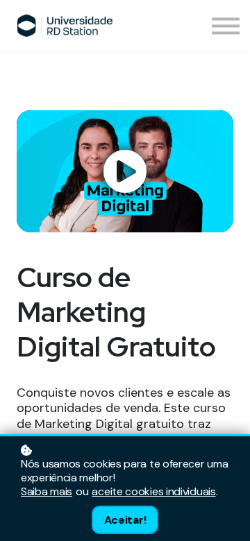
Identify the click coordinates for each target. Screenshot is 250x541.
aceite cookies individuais (153, 492)
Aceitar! (125, 520)
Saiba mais (46, 492)
